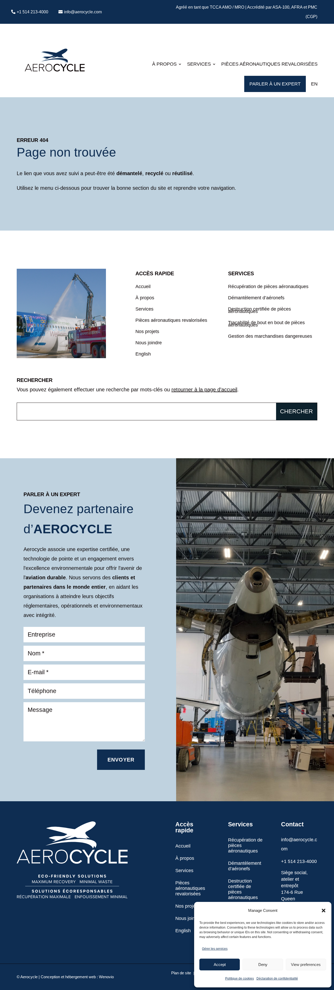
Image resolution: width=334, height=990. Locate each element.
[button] (323, 910)
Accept (220, 964)
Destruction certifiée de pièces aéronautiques (259, 311)
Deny (262, 964)
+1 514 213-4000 (32, 12)
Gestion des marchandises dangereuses (270, 337)
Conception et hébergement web (68, 977)
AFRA (296, 7)
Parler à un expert (275, 84)
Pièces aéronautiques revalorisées (269, 64)
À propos (164, 64)
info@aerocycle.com (83, 12)
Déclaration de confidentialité (277, 978)
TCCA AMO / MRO (227, 7)
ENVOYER (121, 760)
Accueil (143, 287)
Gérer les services (215, 949)
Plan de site (181, 973)
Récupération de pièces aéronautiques (268, 287)
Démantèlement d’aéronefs (256, 298)
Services (199, 64)
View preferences (306, 964)
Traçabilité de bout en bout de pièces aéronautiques (266, 325)
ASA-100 (280, 7)
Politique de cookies (239, 978)
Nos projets (147, 332)
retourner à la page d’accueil (204, 389)
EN (314, 84)
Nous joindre (148, 343)
